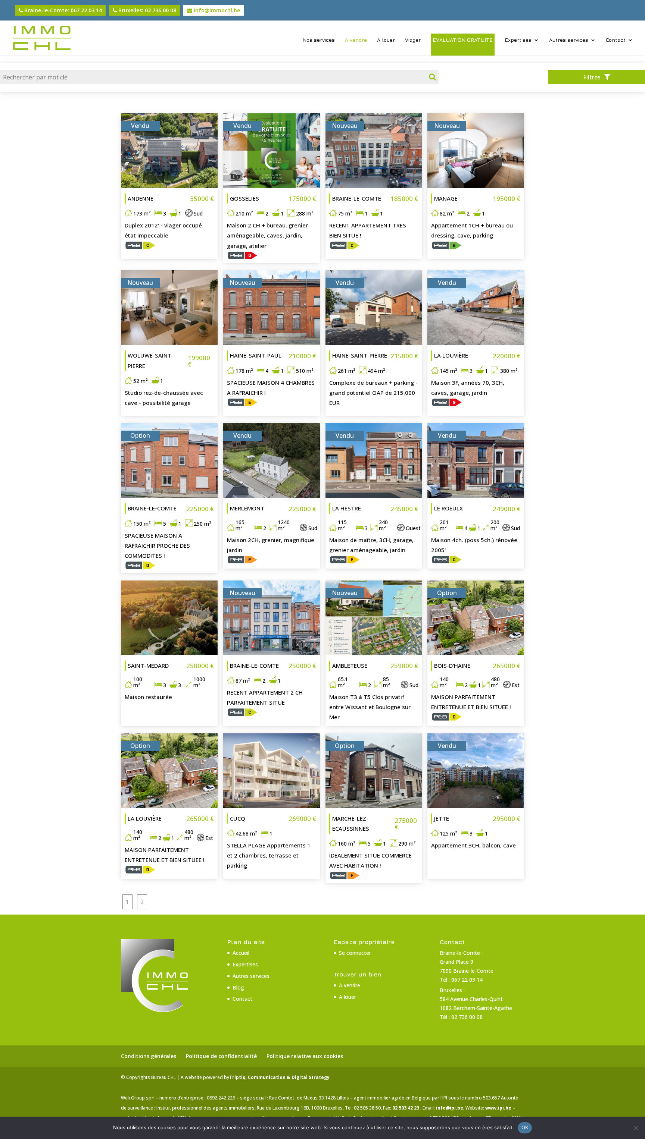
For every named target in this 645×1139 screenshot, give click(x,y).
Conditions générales (148, 1056)
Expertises (518, 40)
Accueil (241, 952)
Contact (616, 40)
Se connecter (355, 952)
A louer (386, 40)
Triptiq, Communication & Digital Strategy (279, 1077)
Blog (238, 987)
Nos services (318, 40)
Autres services (568, 40)
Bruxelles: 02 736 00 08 (146, 10)
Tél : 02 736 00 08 (461, 1016)
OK (525, 1127)
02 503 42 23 (406, 1108)
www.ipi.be (498, 1108)
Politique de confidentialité (221, 1056)
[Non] (635, 1128)
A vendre (356, 40)
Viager (413, 40)
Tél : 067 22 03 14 (461, 979)
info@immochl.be (216, 10)
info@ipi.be (449, 1108)
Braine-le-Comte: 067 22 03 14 (62, 10)
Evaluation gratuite (463, 40)
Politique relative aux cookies (305, 1056)
